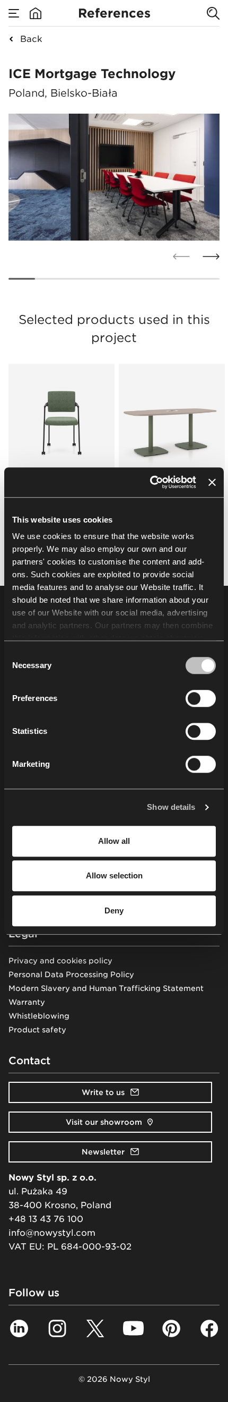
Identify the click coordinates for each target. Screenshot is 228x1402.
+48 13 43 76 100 (45, 1219)
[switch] (201, 698)
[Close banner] (212, 482)
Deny (114, 910)
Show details (171, 806)
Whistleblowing (38, 1016)
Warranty (26, 1002)
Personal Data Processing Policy (71, 974)
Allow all (114, 840)
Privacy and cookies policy (60, 960)
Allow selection (114, 875)
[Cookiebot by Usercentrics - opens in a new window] (150, 482)
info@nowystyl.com (51, 1233)
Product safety (37, 1029)
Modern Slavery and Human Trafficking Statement (106, 988)
